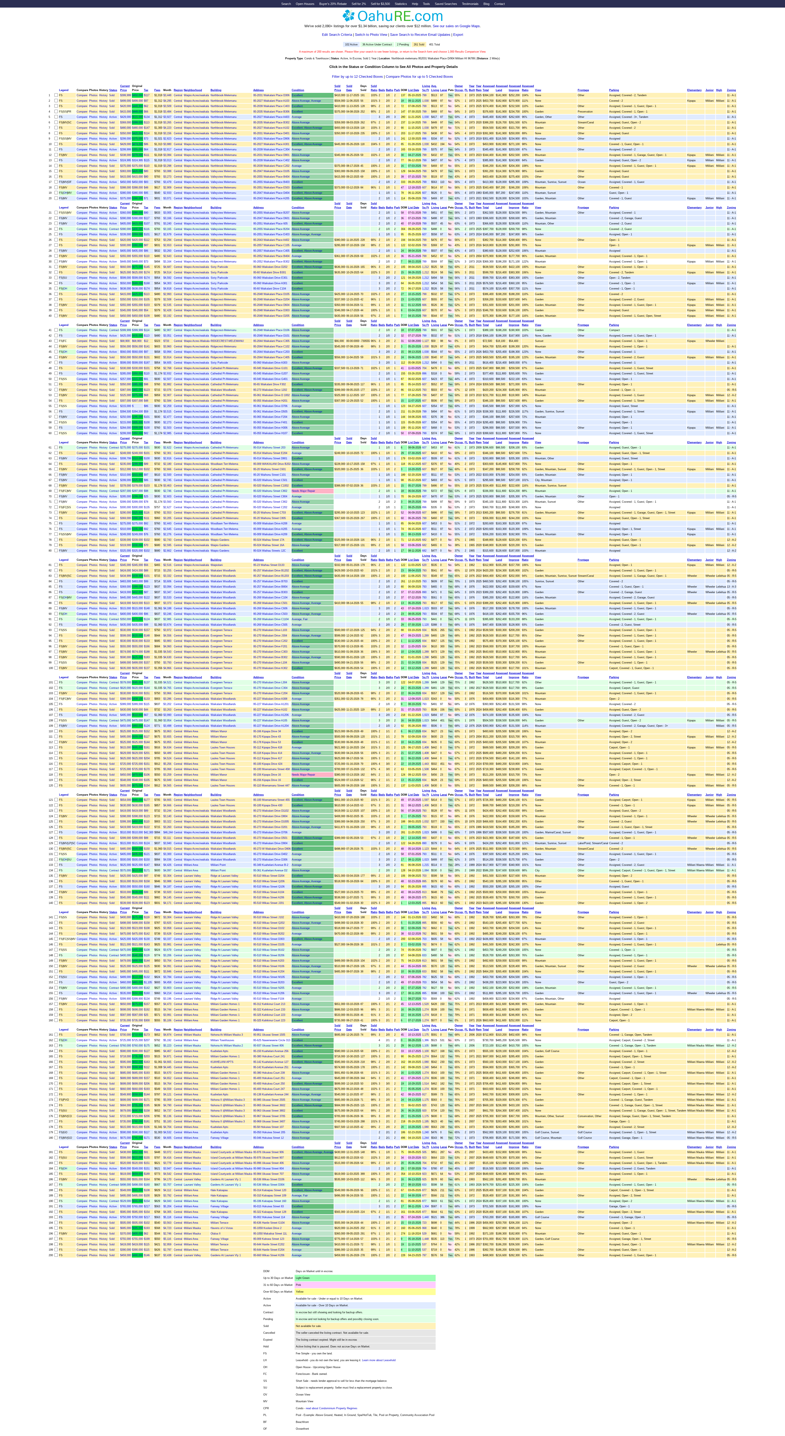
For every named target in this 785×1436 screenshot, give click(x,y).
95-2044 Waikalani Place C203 (271, 351)
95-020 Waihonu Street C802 (270, 490)
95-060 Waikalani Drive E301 (270, 277)
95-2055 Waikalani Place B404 (271, 176)
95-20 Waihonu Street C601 (269, 469)
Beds (382, 90)
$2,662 (167, 550)
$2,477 (167, 416)
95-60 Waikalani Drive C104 (269, 288)
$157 (147, 630)
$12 (146, 340)
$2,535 (167, 304)
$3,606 (167, 581)
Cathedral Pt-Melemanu (224, 368)
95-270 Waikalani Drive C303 (270, 651)
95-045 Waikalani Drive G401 (270, 379)
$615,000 (125, 747)
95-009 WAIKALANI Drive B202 (272, 463)
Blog (486, 4)
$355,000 (137, 149)
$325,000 (125, 395)
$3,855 (167, 742)
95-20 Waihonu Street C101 (269, 474)
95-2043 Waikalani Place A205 (271, 198)
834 (424, 731)
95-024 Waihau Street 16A (268, 545)
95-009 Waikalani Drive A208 (270, 523)
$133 (147, 640)
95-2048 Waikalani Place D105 (271, 294)
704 (424, 368)
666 (424, 304)
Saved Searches (446, 4)
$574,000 (125, 651)
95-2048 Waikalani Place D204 (271, 299)
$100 (147, 422)
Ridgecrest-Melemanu (223, 256)
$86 (146, 144)
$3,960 (167, 346)
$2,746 (167, 490)
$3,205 (167, 518)
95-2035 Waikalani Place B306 (271, 111)
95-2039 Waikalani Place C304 (271, 149)
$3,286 (167, 698)
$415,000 (125, 111)
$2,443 (167, 523)
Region (178, 90)
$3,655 (167, 736)
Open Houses (305, 4)
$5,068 (167, 769)
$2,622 (167, 447)
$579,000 (125, 682)
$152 (147, 731)
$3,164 (167, 261)
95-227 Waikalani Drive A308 (270, 698)
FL (466, 90)
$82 (146, 433)
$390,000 (137, 198)
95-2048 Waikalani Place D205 (271, 315)
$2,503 (167, 427)
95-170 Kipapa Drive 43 (267, 736)
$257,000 (125, 379)
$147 (147, 127)
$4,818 (167, 288)
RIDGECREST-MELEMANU (227, 340)
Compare (82, 95)
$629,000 (125, 753)
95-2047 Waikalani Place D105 (271, 171)
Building (216, 90)
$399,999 (125, 95)
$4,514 (167, 272)
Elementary (694, 90)
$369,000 (125, 122)
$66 (146, 111)
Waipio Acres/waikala (196, 95)
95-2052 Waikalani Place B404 (271, 256)
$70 (146, 545)
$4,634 (167, 747)
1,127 (425, 340)
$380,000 (125, 192)
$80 (146, 171)
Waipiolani (217, 565)
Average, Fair (300, 619)
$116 (146, 229)
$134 (147, 116)
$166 (147, 646)
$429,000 (125, 116)
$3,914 (167, 357)
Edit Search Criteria (337, 35)
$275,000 (125, 447)
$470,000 (137, 774)
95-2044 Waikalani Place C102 (271, 346)
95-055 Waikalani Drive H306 (270, 427)
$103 (147, 304)
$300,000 (125, 245)
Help (415, 4)
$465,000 (137, 389)
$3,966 (167, 693)
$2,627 (167, 507)
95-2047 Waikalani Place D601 (271, 218)
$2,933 (167, 192)
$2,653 (167, 245)
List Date (413, 90)
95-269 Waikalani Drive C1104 (271, 619)
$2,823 (167, 138)
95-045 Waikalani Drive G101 (270, 368)
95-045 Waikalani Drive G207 (270, 373)
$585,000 (137, 682)
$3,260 (167, 250)
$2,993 (167, 294)
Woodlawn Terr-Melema (224, 463)
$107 (147, 223)
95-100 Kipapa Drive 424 (267, 763)
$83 (146, 182)
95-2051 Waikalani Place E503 (271, 187)
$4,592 (167, 277)
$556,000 (125, 346)
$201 (147, 753)
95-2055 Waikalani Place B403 (271, 182)
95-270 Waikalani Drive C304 (270, 687)
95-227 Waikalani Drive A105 (270, 720)
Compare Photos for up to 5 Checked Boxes (419, 77)
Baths (389, 90)
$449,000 (137, 111)
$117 (146, 95)
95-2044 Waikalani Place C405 (271, 357)
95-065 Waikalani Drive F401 (270, 422)
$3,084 (167, 155)
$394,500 (125, 411)
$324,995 (125, 160)
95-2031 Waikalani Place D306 (271, 95)
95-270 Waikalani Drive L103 (270, 630)
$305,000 (137, 422)
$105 (147, 299)
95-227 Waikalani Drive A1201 (271, 704)
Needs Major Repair (303, 490)
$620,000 (137, 635)
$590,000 (125, 657)
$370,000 (137, 619)
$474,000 (137, 144)
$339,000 (125, 234)
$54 (146, 310)
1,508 (425, 769)
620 (424, 565)
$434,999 (125, 575)
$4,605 (167, 362)
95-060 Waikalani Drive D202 (270, 266)
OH (65, 192)
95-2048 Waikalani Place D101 (271, 335)
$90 (146, 212)
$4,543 (167, 651)
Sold (111, 95)
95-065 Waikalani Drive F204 (270, 416)
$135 (147, 507)
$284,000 (125, 427)
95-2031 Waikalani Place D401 (271, 133)
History (103, 95)
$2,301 (167, 453)
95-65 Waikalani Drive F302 (269, 384)
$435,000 (137, 335)
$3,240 (167, 223)
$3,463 (167, 485)
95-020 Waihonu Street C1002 (271, 485)
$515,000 (137, 116)
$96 (146, 613)
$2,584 (167, 400)
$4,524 (167, 758)
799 (424, 95)
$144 (147, 687)
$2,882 (167, 384)
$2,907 (167, 330)
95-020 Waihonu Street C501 (270, 480)
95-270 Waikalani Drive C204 (270, 693)
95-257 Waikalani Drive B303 (270, 592)
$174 (147, 272)
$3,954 (167, 720)
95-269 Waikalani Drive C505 (270, 624)
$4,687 (167, 266)
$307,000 (125, 400)
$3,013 (167, 160)
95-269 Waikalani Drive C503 (270, 613)
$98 (146, 384)
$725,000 (125, 763)
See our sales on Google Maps (456, 26)
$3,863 (167, 731)
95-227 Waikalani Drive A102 (270, 709)
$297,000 (125, 490)
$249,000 (125, 453)
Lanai (443, 90)
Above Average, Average (306, 100)
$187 (147, 362)
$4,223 (167, 127)
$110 (146, 165)
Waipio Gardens (220, 539)
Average (297, 116)
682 (424, 539)
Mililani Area (191, 731)
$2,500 (167, 474)
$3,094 (167, 586)
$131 (147, 357)
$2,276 (167, 534)
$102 (147, 469)
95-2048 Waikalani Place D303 (271, 310)
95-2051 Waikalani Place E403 (271, 234)
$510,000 (137, 714)
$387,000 (125, 389)
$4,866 (167, 668)
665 (424, 416)
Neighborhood (193, 90)
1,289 (425, 635)
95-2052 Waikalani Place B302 (271, 261)
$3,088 (167, 171)
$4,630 (167, 657)
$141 (147, 346)
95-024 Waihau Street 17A (268, 539)
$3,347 (167, 592)
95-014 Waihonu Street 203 (269, 447)
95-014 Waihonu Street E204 (270, 453)
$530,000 (125, 630)
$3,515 (167, 411)
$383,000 (125, 171)
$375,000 (137, 138)
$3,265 (167, 122)
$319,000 (125, 545)
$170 (147, 769)
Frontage (583, 90)
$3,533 (167, 597)
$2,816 (167, 458)
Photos (93, 95)
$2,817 (167, 149)
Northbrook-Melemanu (224, 95)
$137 (147, 668)
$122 (147, 597)
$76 (146, 534)
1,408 (425, 747)
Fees (157, 90)
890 (424, 592)
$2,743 (167, 539)
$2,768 (167, 368)
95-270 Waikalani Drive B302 (270, 657)
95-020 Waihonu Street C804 (270, 496)
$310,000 (137, 458)
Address (258, 90)
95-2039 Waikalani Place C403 (271, 106)
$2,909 (167, 187)
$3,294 (167, 239)
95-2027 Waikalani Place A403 (271, 116)
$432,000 (137, 592)
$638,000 (125, 288)
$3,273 (167, 176)
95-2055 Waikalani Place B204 (271, 229)
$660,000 (125, 266)
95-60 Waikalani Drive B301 (269, 272)
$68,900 (125, 340)
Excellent (297, 95)
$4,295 (167, 100)
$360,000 (125, 212)
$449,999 (137, 106)
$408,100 (137, 698)
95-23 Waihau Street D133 (268, 565)
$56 (146, 565)
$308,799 (125, 458)
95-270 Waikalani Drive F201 (270, 646)
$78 (146, 501)
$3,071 (167, 198)
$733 (166, 340)
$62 (146, 106)
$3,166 (167, 218)
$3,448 (167, 95)
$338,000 (125, 155)
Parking (614, 90)
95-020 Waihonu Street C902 (270, 501)
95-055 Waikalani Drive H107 (270, 433)
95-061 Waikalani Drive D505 (270, 411)
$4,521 (167, 682)
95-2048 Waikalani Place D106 (271, 330)
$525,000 (125, 731)
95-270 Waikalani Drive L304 (270, 682)
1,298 (425, 657)
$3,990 (167, 714)
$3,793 (167, 662)
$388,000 (125, 187)
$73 (146, 138)
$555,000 (125, 646)
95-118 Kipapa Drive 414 (267, 753)
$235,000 (125, 463)
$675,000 (137, 266)
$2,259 (167, 406)
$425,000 (137, 294)
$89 (146, 463)
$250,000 (125, 416)
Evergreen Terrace (221, 630)
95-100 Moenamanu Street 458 (271, 769)
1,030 (425, 100)
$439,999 (137, 575)
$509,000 (137, 736)
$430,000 (125, 709)
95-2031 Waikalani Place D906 (271, 138)
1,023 (425, 608)
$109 (147, 315)
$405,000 (125, 223)
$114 (146, 133)
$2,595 (167, 545)
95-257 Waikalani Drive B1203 (271, 575)
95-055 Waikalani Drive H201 (270, 400)
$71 (146, 198)
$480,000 (125, 127)
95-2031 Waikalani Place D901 (271, 155)
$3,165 (167, 229)
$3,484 (167, 111)
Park (397, 90)
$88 (146, 570)
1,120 (425, 624)
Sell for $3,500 (380, 4)
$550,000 (125, 283)
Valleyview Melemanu (223, 171)
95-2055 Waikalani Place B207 (271, 212)
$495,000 (125, 714)
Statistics (401, 4)
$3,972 (167, 630)
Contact (499, 4)
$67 (146, 714)
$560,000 (125, 351)
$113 (146, 122)
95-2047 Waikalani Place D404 (271, 192)
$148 (147, 608)
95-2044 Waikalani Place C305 (271, 340)
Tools (426, 4)
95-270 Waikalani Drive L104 (270, 662)
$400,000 (137, 229)
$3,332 (167, 575)
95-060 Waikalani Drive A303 (270, 362)
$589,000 (137, 283)
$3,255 (167, 570)
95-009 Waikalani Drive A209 (270, 534)
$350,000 (125, 133)
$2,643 (167, 256)
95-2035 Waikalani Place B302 (271, 122)
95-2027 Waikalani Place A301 (271, 144)
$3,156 (167, 133)
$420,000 (125, 106)
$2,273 (167, 422)
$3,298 (167, 165)
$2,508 (167, 299)
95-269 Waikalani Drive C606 (270, 608)
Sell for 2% (359, 4)
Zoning (731, 90)
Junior (709, 90)
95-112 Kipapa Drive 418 (267, 747)
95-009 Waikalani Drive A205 (270, 528)
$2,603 (167, 496)
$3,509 (167, 106)
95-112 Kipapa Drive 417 (267, 758)
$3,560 (167, 501)
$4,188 (167, 608)
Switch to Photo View (371, 35)
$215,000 (125, 406)
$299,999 (125, 149)
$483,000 (125, 581)
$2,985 (167, 433)
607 (424, 187)
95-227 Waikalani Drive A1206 (271, 714)
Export (458, 35)
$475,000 (125, 720)
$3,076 (167, 389)
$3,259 (167, 774)
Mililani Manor (219, 731)
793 (424, 389)
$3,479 (167, 182)
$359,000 (137, 234)
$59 (146, 411)
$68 (146, 395)
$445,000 (125, 597)
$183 (147, 657)
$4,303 (167, 283)
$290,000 (125, 512)
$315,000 (137, 379)
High (719, 90)
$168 (147, 283)
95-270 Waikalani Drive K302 (270, 668)
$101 (147, 234)
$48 (146, 187)
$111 (146, 155)
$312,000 (125, 469)
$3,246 (167, 613)
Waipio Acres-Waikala (197, 340)
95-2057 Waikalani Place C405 (271, 250)
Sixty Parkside (219, 266)
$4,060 (167, 646)
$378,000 (137, 155)
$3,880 (167, 144)
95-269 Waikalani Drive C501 (270, 603)
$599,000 (125, 277)
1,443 (425, 763)
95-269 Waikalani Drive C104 (270, 597)
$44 (146, 709)
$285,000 (125, 373)
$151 (147, 693)
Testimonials (470, 4)
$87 (146, 245)
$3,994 (167, 351)
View (538, 90)
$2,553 (167, 512)
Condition (298, 90)
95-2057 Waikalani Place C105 (271, 245)
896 (424, 138)
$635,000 (125, 668)
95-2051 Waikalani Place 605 (270, 223)
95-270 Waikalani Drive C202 (270, 640)
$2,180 (167, 463)
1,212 (425, 266)
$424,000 (125, 570)
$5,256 (167, 763)
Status (113, 90)
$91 (146, 379)
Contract (114, 229)
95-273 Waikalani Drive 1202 (270, 389)
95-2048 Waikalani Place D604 (271, 304)
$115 (146, 160)
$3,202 (167, 704)
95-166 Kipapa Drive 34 (267, 731)
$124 (147, 619)
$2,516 (167, 565)
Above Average (301, 122)
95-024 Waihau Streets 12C (269, 550)
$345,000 (125, 310)
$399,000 (137, 122)
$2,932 (167, 373)
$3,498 (167, 725)
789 (424, 261)
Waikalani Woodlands (223, 389)
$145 (147, 266)
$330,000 (125, 368)
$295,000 (137, 416)
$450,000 (137, 95)
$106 (147, 774)
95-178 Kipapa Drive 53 (267, 742)
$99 (146, 581)
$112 (146, 239)
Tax (146, 90)
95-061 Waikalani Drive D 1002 (271, 395)
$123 (147, 389)
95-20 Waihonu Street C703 (269, 512)
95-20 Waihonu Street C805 (269, 518)
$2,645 (167, 528)
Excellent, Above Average (307, 127)
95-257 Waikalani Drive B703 (270, 581)
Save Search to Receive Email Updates (420, 35)
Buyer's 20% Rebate (333, 4)
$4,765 (167, 687)
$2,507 (167, 379)
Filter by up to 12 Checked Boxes (357, 77)
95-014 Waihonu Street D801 (270, 458)
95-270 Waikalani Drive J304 (270, 635)
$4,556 (167, 635)
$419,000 (125, 592)
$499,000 (125, 100)
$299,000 (125, 138)
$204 (147, 758)
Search (286, 4)
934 (424, 630)
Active (113, 116)
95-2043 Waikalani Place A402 (271, 239)
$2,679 (167, 234)
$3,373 (167, 603)
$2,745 (167, 480)
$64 (146, 149)
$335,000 (137, 528)
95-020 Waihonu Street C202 (270, 507)
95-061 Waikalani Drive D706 (270, 406)
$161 (147, 747)
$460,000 (137, 725)
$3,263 (167, 709)
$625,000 (125, 272)
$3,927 (167, 116)
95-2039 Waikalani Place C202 (271, 165)
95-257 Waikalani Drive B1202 (271, 570)
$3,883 (167, 640)
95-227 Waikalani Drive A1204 (271, 725)
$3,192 (167, 315)
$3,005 (167, 212)
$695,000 (137, 747)
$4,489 (167, 753)
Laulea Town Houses (223, 747)
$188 (147, 651)
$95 (146, 192)
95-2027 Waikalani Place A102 (271, 127)
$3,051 (167, 335)
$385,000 (137, 384)
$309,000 (137, 427)
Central (178, 95)
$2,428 (167, 310)
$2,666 (167, 469)
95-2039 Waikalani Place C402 (271, 160)
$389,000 (125, 698)
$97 (146, 100)
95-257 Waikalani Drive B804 (270, 586)
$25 (146, 496)
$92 (146, 523)
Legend (63, 90)
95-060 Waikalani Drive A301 (270, 283)
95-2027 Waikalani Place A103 (271, 100)
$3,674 (167, 624)
